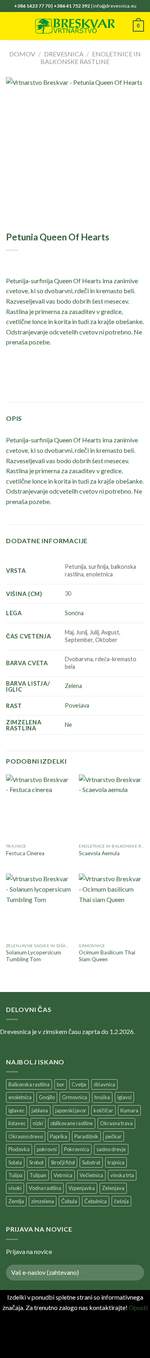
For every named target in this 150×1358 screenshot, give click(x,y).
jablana (40, 1110)
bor (60, 1084)
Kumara (129, 1110)
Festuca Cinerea (25, 853)
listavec (17, 1123)
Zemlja (16, 1201)
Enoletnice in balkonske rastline (90, 57)
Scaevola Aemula (99, 853)
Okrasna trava (116, 1123)
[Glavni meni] (11, 26)
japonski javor (70, 1110)
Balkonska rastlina (29, 1084)
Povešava (77, 705)
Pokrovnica (76, 1149)
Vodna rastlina (45, 1188)
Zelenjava (113, 1188)
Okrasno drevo (25, 1136)
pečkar (114, 1136)
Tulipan (38, 1175)
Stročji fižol (63, 1162)
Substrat (91, 1162)
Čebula (69, 1201)
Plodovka (19, 1149)
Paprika (58, 1136)
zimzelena (42, 1201)
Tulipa (15, 1175)
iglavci (124, 1097)
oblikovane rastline (71, 1123)
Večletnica (91, 1175)
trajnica (116, 1162)
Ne (68, 724)
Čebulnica (95, 1201)
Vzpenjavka (81, 1188)
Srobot (36, 1162)
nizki (38, 1123)
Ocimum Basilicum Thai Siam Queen (107, 956)
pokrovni (47, 1149)
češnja (121, 1201)
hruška (102, 1097)
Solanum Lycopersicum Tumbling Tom (33, 956)
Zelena (73, 685)
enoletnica (20, 1097)
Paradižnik (86, 1136)
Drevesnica (64, 54)
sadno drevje (111, 1149)
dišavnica (104, 1084)
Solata (15, 1162)
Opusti (138, 1307)
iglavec (16, 1110)
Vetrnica (63, 1175)
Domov (22, 54)
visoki (15, 1188)
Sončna (74, 613)
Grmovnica (74, 1097)
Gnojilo (47, 1097)
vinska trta (122, 1175)
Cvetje (79, 1084)
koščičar (103, 1110)
